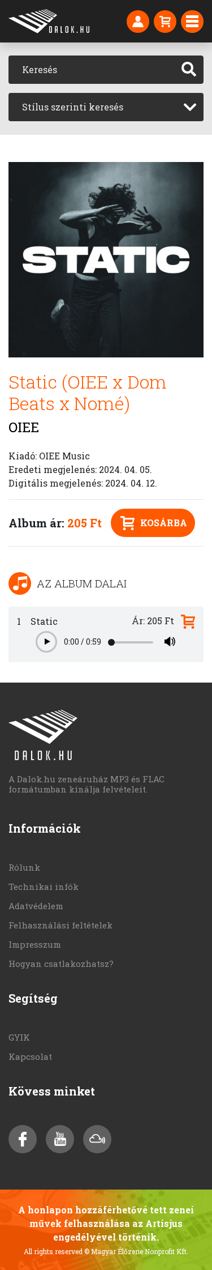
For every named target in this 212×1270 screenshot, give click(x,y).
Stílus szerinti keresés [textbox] (72, 107)
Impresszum (34, 944)
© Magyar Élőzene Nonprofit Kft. (136, 1251)
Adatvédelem (35, 905)
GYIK (19, 1037)
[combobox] (106, 107)
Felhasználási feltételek (60, 925)
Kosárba (163, 523)
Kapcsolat (30, 1056)
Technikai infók (43, 886)
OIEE (23, 427)
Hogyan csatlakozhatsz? (61, 963)
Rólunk (24, 867)
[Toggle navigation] (192, 21)
